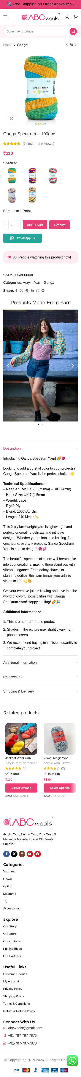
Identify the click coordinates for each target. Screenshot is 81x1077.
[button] (8, 365)
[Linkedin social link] (32, 291)
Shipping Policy (13, 996)
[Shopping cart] (75, 17)
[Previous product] (67, 45)
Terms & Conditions (16, 1003)
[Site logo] (40, 16)
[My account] (67, 17)
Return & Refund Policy (19, 1011)
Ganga (22, 45)
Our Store (10, 933)
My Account (11, 981)
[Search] (73, 31)
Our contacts (12, 941)
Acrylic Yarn (32, 282)
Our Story (9, 926)
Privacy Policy (12, 988)
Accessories (11, 908)
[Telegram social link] (43, 291)
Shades (9, 163)
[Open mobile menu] (5, 17)
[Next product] (75, 45)
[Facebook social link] (16, 291)
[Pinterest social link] (27, 291)
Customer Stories (15, 974)
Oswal (66, 763)
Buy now (59, 224)
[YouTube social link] (30, 854)
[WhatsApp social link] (37, 291)
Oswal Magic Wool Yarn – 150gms (56, 759)
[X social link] (21, 291)
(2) (63, 768)
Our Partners (12, 956)
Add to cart (35, 224)
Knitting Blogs (12, 948)
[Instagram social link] (22, 854)
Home (8, 45)
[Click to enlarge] (11, 119)
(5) (25, 768)
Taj (5, 901)
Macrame (9, 893)
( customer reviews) (38, 143)
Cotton (7, 886)
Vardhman (30, 763)
